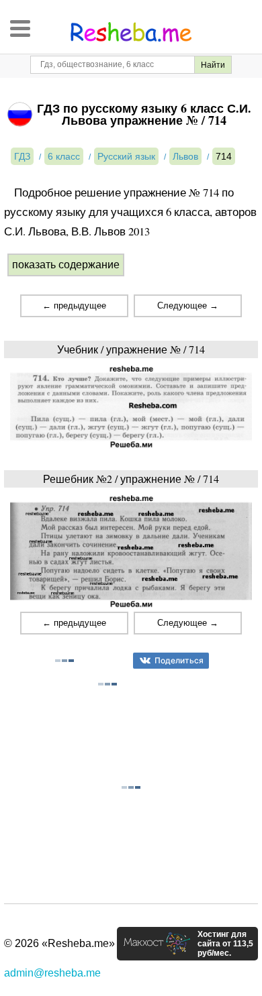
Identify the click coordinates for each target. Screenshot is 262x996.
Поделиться (179, 660)
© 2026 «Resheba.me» (59, 943)
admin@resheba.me (52, 973)
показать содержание (66, 264)
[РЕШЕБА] (131, 32)
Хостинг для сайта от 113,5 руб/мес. (225, 944)
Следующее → (187, 305)
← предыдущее (74, 305)
